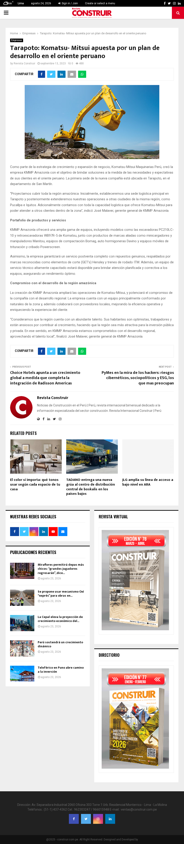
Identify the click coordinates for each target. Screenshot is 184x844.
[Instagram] (98, 819)
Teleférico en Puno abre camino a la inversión (61, 669)
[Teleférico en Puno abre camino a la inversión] (22, 674)
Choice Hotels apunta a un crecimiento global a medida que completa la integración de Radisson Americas (45, 378)
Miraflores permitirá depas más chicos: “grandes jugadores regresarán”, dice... (61, 568)
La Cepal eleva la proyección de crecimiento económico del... (60, 619)
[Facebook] (74, 819)
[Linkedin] (110, 819)
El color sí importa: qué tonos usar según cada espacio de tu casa (35, 484)
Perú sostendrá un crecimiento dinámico (60, 644)
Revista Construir (24, 63)
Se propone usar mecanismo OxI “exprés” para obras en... (61, 593)
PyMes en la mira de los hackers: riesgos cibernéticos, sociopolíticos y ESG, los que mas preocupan (138, 378)
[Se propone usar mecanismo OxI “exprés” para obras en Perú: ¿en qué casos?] (22, 598)
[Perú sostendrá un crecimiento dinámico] (22, 648)
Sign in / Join (69, 3)
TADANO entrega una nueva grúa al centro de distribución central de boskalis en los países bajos (90, 487)
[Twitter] (86, 819)
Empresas (16, 40)
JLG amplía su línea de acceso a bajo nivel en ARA (147, 482)
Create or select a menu (100, 3)
